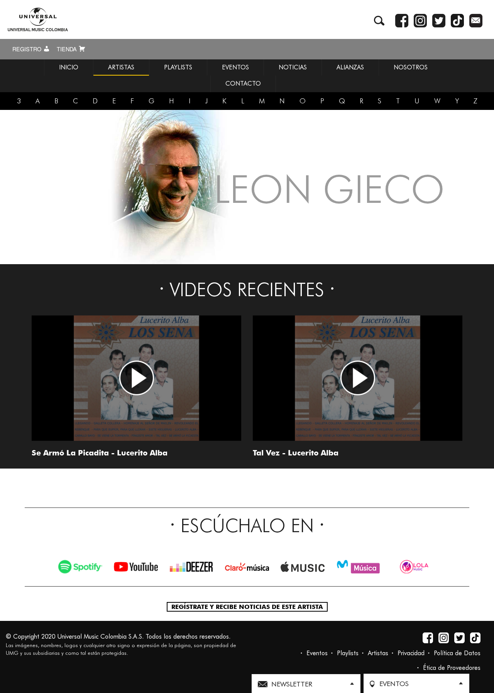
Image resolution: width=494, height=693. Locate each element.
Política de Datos (457, 653)
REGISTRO (27, 49)
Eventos (317, 653)
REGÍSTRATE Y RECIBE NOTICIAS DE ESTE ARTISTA (247, 606)
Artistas (378, 653)
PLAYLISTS (178, 67)
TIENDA (67, 49)
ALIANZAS (350, 67)
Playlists (348, 653)
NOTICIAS (293, 67)
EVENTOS (235, 67)
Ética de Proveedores (451, 667)
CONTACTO (243, 83)
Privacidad (411, 653)
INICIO (68, 67)
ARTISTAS (121, 67)
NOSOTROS (411, 67)
